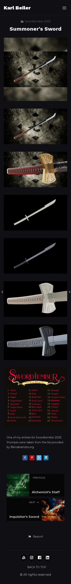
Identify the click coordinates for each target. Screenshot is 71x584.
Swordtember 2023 (38, 21)
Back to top (36, 567)
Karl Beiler (17, 8)
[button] (35, 537)
